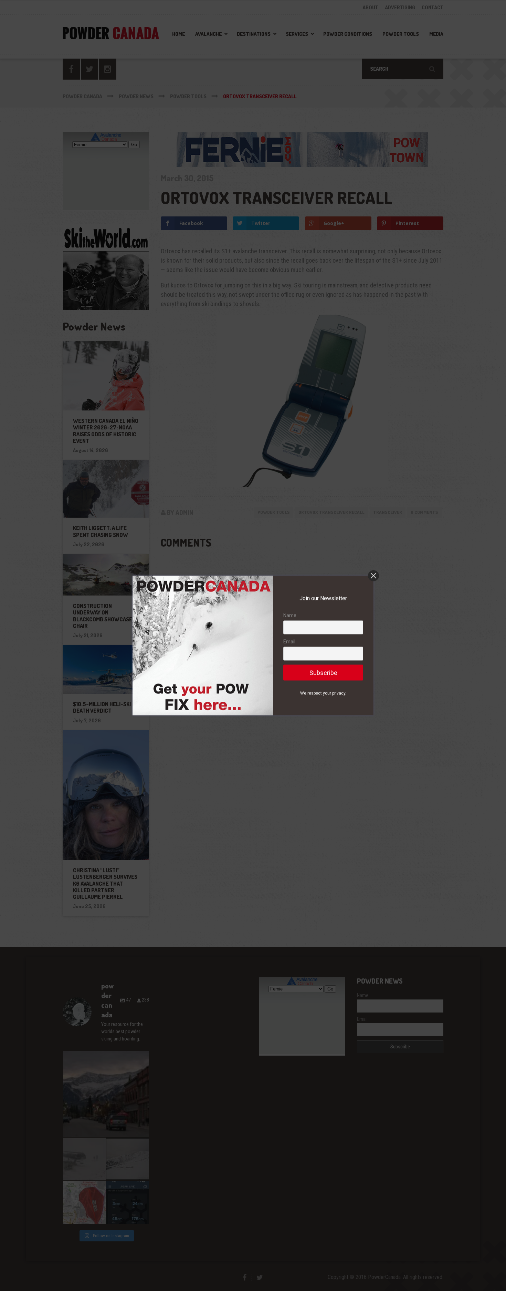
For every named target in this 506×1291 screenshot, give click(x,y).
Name (289, 615)
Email (289, 641)
